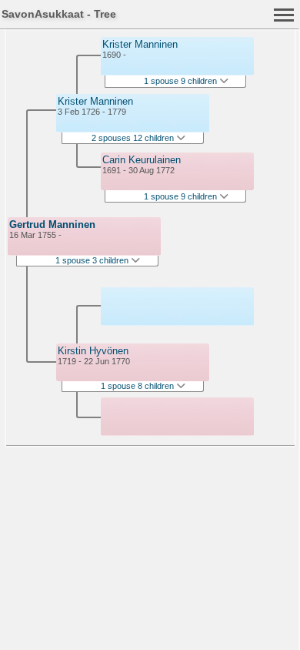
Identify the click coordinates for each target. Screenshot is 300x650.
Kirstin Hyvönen (93, 351)
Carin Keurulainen (141, 160)
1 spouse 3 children (93, 260)
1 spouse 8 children (138, 385)
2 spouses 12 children (134, 137)
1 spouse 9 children (181, 80)
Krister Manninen (95, 101)
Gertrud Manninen (52, 224)
